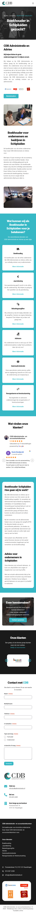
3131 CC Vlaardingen (15, 808)
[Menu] (33, 3)
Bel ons (11, 795)
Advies (4, 851)
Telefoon (9, 713)
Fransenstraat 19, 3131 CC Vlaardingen (18, 867)
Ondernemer (11, 740)
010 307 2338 (9, 871)
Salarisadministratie (9, 853)
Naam (8, 693)
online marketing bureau (25, 909)
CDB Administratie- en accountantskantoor (18, 437)
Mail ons (12, 786)
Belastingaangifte (8, 848)
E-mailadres (10, 723)
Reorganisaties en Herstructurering (14, 856)
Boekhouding (6, 843)
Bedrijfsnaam (8, 703)
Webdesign (10, 909)
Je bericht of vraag (12, 745)
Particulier (10, 737)
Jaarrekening (6, 846)
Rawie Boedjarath (18, 452)
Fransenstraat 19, (15, 805)
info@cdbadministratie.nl (13, 875)
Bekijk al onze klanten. (18, 647)
